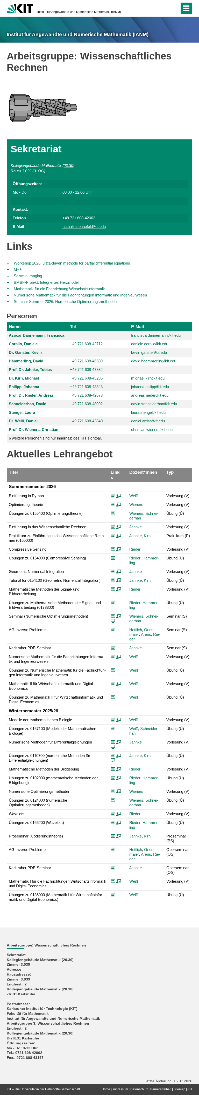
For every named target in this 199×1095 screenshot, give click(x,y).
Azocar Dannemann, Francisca (36, 335)
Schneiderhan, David (27, 404)
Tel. (73, 326)
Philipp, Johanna (24, 386)
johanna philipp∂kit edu (150, 386)
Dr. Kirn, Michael (24, 378)
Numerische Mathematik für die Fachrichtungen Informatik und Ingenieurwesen (80, 295)
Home (106, 1089)
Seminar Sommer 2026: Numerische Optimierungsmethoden (65, 301)
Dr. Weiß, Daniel (23, 421)
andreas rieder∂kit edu (149, 395)
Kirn (147, 535)
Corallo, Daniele (23, 344)
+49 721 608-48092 (86, 404)
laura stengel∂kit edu (148, 412)
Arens (146, 634)
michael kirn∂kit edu (148, 378)
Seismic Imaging (28, 276)
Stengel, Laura (22, 412)
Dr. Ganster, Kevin (25, 352)
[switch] (165, 8)
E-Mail (137, 326)
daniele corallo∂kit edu (149, 344)
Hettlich (135, 629)
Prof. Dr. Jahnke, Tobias (30, 369)
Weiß (133, 496)
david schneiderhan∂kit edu (154, 404)
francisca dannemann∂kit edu (156, 335)
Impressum (120, 1089)
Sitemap (179, 1089)
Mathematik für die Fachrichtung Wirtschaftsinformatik (59, 289)
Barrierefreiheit (160, 1089)
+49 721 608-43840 (86, 421)
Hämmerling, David (26, 361)
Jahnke (135, 527)
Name (14, 326)
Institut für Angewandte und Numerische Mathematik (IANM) (79, 12)
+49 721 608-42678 (86, 395)
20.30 (68, 165)
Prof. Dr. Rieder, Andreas (31, 395)
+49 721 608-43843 (86, 386)
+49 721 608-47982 (86, 369)
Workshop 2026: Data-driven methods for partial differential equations (72, 263)
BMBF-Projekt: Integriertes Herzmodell (46, 282)
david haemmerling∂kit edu (153, 361)
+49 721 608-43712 (86, 344)
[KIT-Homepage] (20, 7)
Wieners (136, 504)
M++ (18, 269)
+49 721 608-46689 (86, 361)
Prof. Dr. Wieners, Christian (33, 429)
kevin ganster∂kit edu (149, 352)
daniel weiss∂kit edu (148, 421)
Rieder (134, 549)
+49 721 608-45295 (86, 378)
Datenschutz (139, 1089)
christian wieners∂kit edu (152, 429)
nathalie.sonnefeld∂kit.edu (84, 226)
